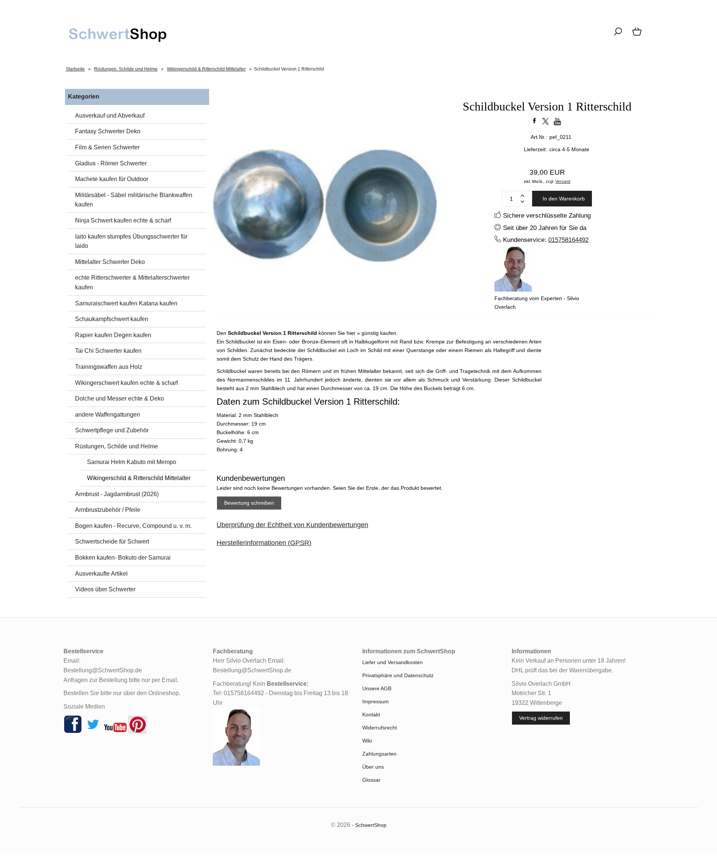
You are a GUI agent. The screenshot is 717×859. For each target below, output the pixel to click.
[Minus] (522, 202)
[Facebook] (72, 732)
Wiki (367, 741)
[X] (93, 732)
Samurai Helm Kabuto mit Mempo (131, 462)
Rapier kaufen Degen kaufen (113, 335)
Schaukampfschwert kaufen (111, 319)
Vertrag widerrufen (541, 718)
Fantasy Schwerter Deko (107, 131)
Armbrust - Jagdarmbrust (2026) (117, 494)
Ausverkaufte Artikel (101, 573)
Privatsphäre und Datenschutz (398, 675)
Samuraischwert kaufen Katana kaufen (126, 303)
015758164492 (568, 239)
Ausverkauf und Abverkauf (110, 115)
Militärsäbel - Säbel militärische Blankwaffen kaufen (133, 200)
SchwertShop (371, 825)
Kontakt (371, 715)
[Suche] (617, 35)
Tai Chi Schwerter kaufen (108, 351)
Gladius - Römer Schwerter (111, 163)
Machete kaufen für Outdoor (111, 179)
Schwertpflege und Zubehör (112, 430)
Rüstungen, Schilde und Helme (116, 446)
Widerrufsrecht (379, 728)
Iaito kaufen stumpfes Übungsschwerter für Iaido (131, 241)
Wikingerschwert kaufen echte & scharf (126, 383)
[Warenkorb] (637, 35)
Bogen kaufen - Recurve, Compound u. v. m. (133, 526)
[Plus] (522, 196)
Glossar (371, 780)
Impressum (375, 701)
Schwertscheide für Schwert (112, 541)
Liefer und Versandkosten (392, 662)
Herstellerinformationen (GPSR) (264, 543)
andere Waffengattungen (107, 414)
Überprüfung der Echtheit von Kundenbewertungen (292, 525)
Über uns (373, 767)
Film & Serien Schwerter (107, 147)
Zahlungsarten (379, 754)
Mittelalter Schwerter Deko (110, 262)
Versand (562, 181)
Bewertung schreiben (249, 503)
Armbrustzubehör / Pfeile (107, 510)
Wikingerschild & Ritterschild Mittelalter (138, 478)
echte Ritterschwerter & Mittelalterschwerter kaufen (132, 282)
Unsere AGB (376, 688)
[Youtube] (115, 732)
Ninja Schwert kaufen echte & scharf (123, 220)
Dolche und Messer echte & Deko (119, 398)
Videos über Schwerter (105, 589)
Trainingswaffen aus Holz (108, 367)
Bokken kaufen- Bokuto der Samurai (123, 557)
